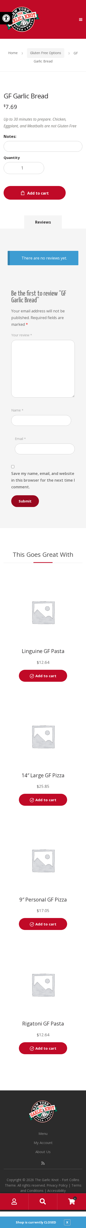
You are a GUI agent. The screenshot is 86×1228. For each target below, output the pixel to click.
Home (13, 53)
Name (17, 410)
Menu (43, 1133)
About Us (43, 1151)
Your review (21, 335)
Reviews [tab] (43, 222)
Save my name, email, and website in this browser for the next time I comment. (43, 480)
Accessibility (56, 1190)
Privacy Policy (57, 1185)
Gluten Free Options (45, 53)
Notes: (10, 136)
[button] (6, 18)
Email (20, 438)
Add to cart (38, 193)
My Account (43, 1142)
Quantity (12, 157)
